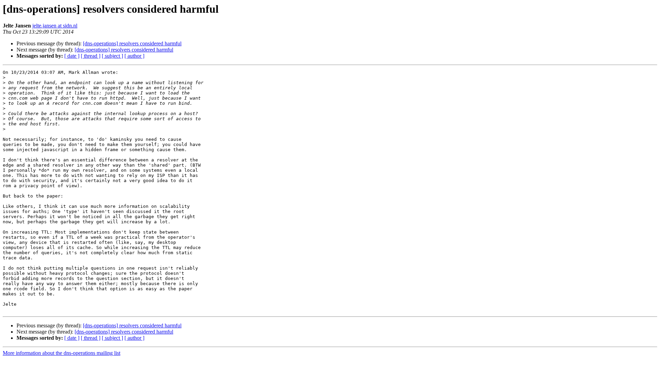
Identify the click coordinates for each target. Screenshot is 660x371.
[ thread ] (90, 56)
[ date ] (71, 56)
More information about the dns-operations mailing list (61, 353)
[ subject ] (112, 56)
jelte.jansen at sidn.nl (54, 26)
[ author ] (134, 56)
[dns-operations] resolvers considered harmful (132, 43)
